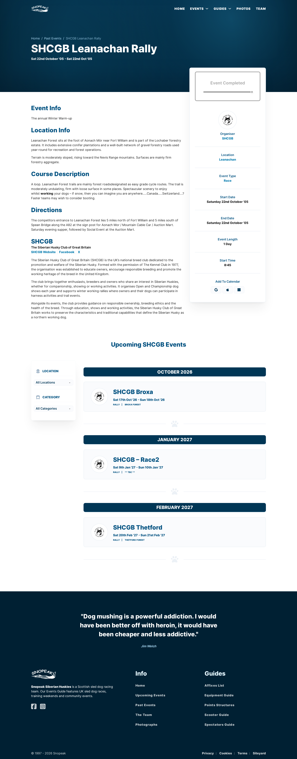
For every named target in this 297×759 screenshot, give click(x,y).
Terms (242, 753)
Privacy (208, 753)
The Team (143, 715)
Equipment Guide (219, 695)
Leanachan (227, 159)
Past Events (52, 38)
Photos (243, 8)
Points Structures (219, 705)
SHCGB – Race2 (136, 459)
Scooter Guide (217, 715)
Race (228, 180)
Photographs (146, 724)
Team (261, 8)
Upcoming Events (150, 695)
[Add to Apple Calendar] (227, 289)
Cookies (225, 753)
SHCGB (227, 138)
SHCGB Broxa (133, 391)
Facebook (66, 252)
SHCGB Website (43, 252)
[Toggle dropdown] (206, 8)
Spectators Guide (220, 724)
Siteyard (259, 753)
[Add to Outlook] (239, 289)
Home (179, 8)
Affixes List (214, 685)
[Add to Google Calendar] (216, 289)
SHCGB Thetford (137, 527)
